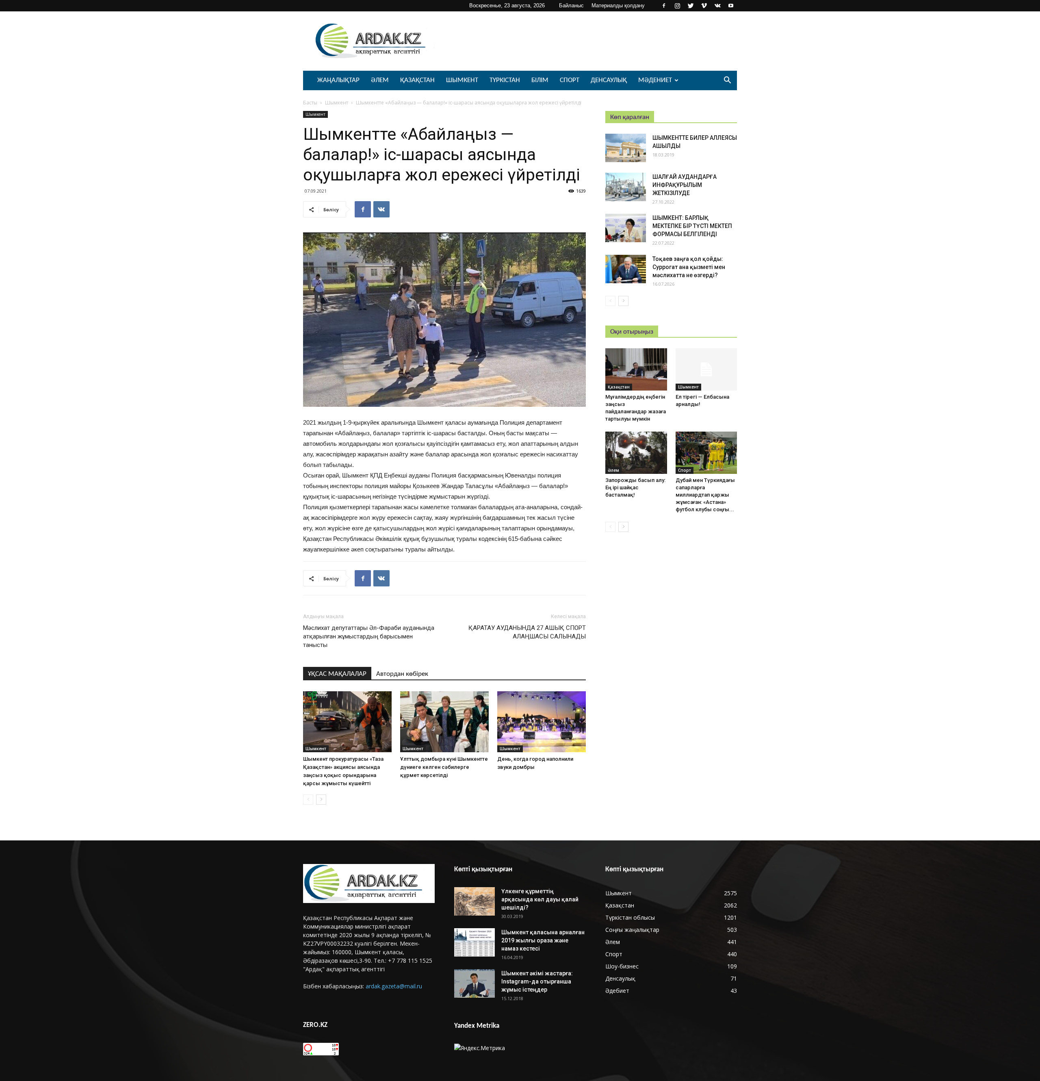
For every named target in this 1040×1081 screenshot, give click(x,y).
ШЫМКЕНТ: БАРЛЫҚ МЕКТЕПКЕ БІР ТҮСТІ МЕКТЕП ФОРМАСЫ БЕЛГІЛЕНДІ (692, 226)
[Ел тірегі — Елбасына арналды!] (706, 369)
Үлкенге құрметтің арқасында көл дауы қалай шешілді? (539, 899)
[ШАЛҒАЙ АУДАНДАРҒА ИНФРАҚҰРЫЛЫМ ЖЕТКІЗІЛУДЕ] (625, 187)
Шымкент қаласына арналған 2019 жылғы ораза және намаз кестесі (543, 940)
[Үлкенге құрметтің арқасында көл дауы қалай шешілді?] (474, 901)
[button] (727, 81)
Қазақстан (417, 80)
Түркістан (505, 80)
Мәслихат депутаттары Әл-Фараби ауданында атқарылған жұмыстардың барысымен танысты (368, 636)
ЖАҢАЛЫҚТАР (338, 80)
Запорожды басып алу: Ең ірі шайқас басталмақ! (635, 487)
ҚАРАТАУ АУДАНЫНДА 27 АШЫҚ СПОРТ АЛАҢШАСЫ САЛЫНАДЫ (527, 632)
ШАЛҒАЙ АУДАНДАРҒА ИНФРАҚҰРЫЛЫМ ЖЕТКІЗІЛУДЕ (684, 185)
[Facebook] (664, 5)
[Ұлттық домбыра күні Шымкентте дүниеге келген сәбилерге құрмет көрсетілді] (444, 721)
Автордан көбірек (402, 674)
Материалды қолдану (618, 5)
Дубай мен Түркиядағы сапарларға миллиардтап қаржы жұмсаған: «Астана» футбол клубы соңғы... (705, 494)
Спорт (569, 80)
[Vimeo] (704, 5)
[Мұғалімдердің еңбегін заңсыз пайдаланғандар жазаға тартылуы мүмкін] (636, 369)
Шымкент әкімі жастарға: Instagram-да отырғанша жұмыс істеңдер (537, 981)
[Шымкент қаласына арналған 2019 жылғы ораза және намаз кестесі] (474, 942)
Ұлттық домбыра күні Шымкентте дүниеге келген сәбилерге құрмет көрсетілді (444, 767)
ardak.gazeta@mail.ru (394, 986)
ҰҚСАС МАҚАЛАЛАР (337, 674)
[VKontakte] (717, 5)
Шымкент (462, 80)
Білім (539, 80)
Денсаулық (609, 80)
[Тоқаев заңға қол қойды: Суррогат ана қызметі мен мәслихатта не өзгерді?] (625, 269)
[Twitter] (691, 5)
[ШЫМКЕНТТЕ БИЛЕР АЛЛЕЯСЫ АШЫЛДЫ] (625, 148)
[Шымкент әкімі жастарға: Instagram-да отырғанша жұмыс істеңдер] (474, 983)
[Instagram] (677, 5)
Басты (310, 102)
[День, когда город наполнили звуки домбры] (541, 721)
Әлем (380, 80)
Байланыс (571, 5)
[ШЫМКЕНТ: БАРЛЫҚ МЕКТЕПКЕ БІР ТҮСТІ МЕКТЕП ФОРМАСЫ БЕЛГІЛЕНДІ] (625, 228)
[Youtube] (731, 5)
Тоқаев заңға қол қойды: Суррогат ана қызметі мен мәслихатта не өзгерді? (688, 267)
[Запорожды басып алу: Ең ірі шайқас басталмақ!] (636, 453)
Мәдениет (655, 80)
